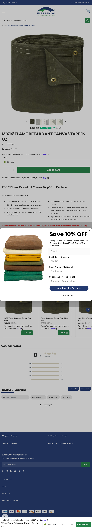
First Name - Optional (61, 267)
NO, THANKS (69, 295)
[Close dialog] (89, 230)
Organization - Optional (62, 277)
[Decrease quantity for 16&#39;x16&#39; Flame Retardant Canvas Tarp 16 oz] (62, 524)
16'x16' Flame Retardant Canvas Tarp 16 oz (19, 524)
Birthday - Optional (59, 257)
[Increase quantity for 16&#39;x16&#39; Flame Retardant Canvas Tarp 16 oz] (72, 524)
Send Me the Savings (69, 288)
